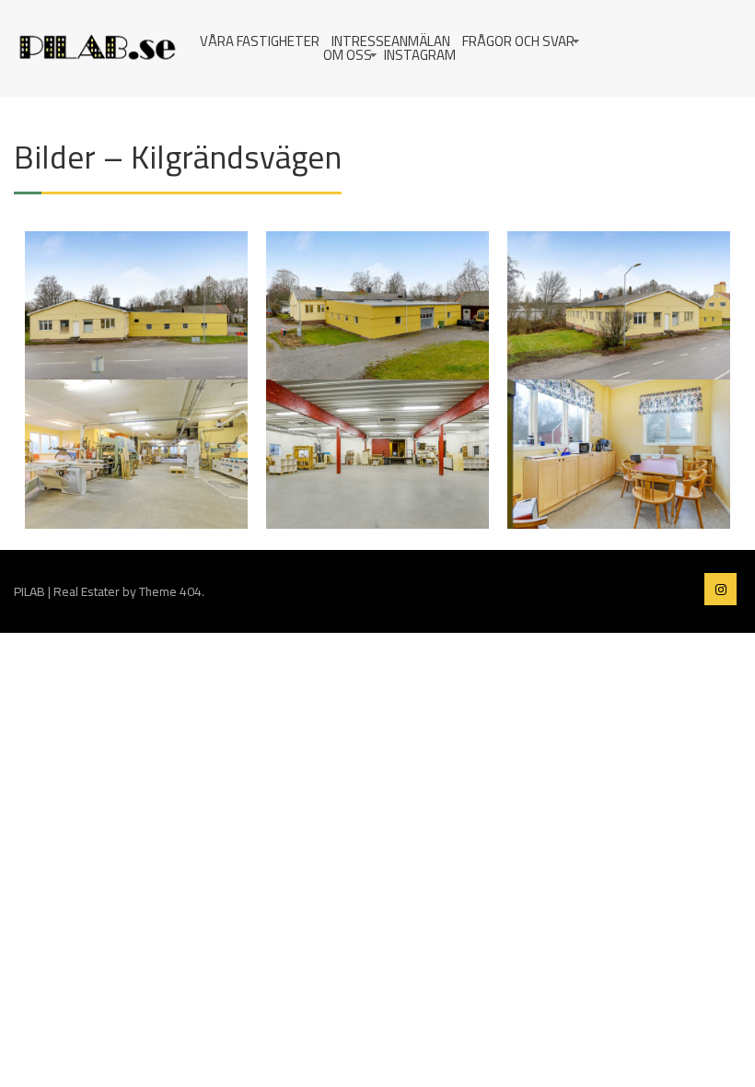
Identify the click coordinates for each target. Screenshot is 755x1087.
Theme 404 (170, 591)
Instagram (420, 55)
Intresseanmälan (390, 41)
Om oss (347, 55)
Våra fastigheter (259, 41)
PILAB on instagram (720, 589)
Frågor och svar (518, 41)
